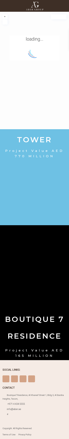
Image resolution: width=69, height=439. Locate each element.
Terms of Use (9, 434)
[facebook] (6, 378)
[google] (23, 378)
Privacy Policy (24, 434)
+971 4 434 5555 (16, 404)
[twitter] (14, 378)
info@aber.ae (14, 409)
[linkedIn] (31, 378)
